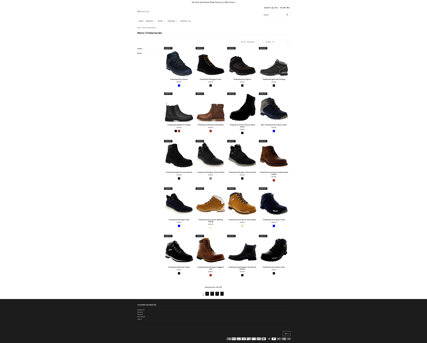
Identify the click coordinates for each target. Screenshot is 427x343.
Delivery (140, 312)
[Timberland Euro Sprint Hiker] (273, 202)
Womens (171, 21)
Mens (160, 21)
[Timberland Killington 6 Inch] (210, 62)
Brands (149, 21)
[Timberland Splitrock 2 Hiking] (273, 62)
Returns (140, 314)
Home (140, 21)
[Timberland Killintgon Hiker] (179, 202)
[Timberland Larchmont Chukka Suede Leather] (273, 155)
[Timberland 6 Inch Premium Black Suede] (242, 107)
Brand (139, 53)
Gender (139, 48)
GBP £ (276, 8)
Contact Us (185, 21)
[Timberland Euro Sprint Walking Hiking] (210, 202)
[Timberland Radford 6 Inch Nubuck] (179, 155)
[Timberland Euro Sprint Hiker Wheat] (242, 202)
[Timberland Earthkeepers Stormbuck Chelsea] (242, 249)
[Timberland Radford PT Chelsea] (179, 107)
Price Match (141, 317)
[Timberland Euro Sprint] (179, 62)
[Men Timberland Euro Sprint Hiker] (273, 107)
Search (139, 319)
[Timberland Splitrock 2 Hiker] (179, 249)
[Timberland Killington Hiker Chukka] (210, 155)
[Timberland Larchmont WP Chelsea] (210, 107)
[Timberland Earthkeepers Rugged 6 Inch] (210, 249)
